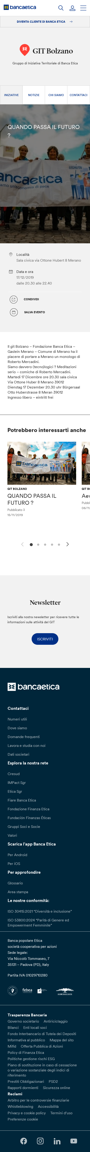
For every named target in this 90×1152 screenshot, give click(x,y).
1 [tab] (30, 544)
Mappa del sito (62, 1040)
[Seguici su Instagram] (40, 1141)
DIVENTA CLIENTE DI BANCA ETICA (41, 21)
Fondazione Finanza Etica (28, 809)
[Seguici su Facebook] (23, 1141)
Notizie (33, 95)
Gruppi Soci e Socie (24, 826)
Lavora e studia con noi (26, 745)
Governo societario (23, 1021)
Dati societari (18, 754)
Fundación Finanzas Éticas (29, 817)
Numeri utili (17, 719)
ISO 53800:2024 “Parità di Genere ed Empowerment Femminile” (38, 922)
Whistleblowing (20, 1106)
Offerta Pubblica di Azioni (42, 1046)
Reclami (15, 1093)
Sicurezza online (56, 1087)
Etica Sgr (15, 791)
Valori (12, 835)
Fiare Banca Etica (22, 800)
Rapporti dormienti (23, 1087)
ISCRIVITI (45, 639)
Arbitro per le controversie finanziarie (38, 1100)
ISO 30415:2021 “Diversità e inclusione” (40, 911)
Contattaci (78, 95)
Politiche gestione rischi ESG (31, 1058)
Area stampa (18, 891)
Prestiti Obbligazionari (26, 1081)
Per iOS (14, 863)
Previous (22, 543)
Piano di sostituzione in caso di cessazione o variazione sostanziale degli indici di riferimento (42, 1070)
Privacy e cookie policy (27, 1113)
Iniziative (11, 95)
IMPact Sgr (17, 782)
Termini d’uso (61, 1113)
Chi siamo (56, 95)
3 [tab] (44, 544)
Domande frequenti (24, 736)
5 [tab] (58, 544)
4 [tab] (51, 544)
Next (68, 545)
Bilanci (13, 1027)
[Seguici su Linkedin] (57, 1141)
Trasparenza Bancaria (27, 1014)
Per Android (17, 854)
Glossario (15, 883)
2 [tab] (37, 544)
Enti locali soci (35, 1027)
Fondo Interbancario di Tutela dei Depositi (42, 1033)
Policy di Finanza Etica (26, 1052)
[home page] (20, 7)
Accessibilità (48, 1106)
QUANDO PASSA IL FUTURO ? (31, 499)
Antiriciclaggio (56, 1021)
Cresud (14, 773)
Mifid (12, 1046)
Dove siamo (17, 728)
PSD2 (53, 1081)
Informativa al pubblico (26, 1040)
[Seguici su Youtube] (73, 1141)
